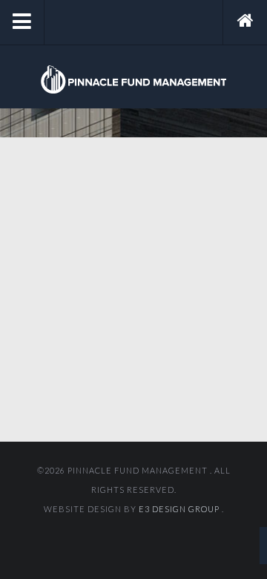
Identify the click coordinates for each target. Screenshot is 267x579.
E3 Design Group (180, 509)
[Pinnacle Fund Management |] (133, 79)
